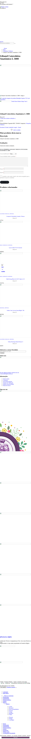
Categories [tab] (5, 692)
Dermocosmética (7, 700)
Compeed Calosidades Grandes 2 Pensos (15, 216)
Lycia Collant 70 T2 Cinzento (15, 247)
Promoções (5, 730)
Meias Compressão (4, 245)
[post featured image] (11, 191)
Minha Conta (6, 731)
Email (19, 127)
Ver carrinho (3, 687)
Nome (2, 169)
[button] (1, 41)
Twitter (6, 127)
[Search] (14, 43)
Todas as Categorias (8, 695)
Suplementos (6, 698)
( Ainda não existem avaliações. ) (8, 118)
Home (4, 723)
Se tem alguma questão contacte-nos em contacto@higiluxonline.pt (9, 373)
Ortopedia (28, 123)
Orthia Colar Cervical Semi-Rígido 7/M (15, 310)
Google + (15, 127)
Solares (4, 701)
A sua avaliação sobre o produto (8, 156)
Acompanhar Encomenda (9, 733)
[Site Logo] (4, 6)
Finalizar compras (11, 687)
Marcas (4, 702)
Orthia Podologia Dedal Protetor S (15, 341)
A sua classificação (5, 153)
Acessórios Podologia (4, 213)
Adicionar (15, 737)
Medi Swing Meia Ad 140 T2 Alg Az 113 (15, 279)
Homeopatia (6, 697)
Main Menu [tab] (6, 693)
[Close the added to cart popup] (16, 687)
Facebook (2, 127)
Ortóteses (2, 124)
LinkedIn (11, 127)
